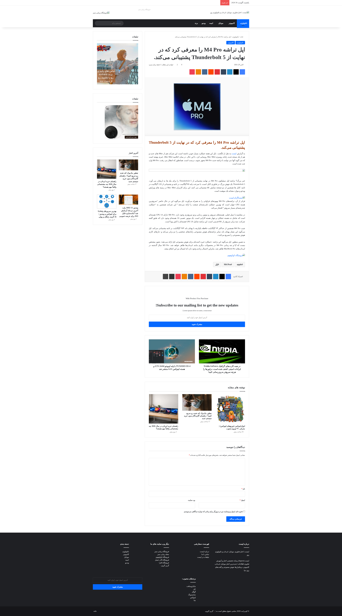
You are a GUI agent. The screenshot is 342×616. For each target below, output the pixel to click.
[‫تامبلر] (223, 72)
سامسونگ (192, 595)
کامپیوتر (232, 23)
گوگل (194, 592)
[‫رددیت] (211, 72)
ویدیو (204, 23)
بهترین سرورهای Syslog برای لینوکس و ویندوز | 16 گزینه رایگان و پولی (107, 214)
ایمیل (242, 500)
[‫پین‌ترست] (217, 72)
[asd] (197, 171)
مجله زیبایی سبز (163, 554)
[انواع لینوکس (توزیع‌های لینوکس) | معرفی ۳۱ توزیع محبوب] (230, 409)
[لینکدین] (229, 72)
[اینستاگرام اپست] (237, 198)
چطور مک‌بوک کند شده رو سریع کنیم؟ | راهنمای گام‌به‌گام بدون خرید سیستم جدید (198, 415)
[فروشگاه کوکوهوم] (236, 255)
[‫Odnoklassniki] (198, 72)
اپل (216, 264)
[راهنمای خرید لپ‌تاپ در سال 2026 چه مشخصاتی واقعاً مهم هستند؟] (163, 409)
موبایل (220, 23)
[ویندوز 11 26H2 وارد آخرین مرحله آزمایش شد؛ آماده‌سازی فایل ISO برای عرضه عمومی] (128, 200)
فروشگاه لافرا (164, 563)
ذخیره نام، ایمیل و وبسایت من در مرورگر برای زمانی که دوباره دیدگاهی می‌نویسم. (213, 512)
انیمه (211, 23)
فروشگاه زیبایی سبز (144, 9)
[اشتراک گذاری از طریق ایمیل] (171, 276)
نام (243, 489)
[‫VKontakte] (204, 72)
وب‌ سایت (191, 500)
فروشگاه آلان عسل (162, 560)
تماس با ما (205, 554)
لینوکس (193, 597)
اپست (234, 153)
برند (196, 23)
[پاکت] (192, 72)
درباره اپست (204, 552)
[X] (236, 72)
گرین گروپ (165, 566)
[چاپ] (165, 276)
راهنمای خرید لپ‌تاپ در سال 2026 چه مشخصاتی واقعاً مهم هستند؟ (106, 184)
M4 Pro (227, 264)
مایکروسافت (191, 586)
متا (195, 600)
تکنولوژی (243, 23)
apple (239, 264)
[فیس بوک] (242, 72)
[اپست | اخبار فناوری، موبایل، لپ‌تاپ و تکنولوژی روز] (229, 12)
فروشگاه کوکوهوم (162, 557)
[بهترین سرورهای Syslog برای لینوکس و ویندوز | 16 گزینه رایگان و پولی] (106, 201)
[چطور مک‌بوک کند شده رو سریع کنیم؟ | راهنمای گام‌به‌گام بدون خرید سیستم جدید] (197, 402)
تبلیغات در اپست (203, 557)
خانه (242, 37)
